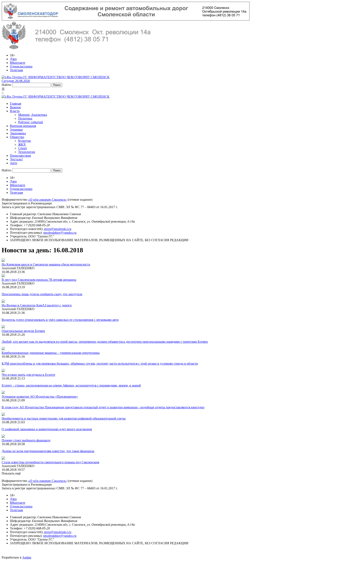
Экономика (18, 133)
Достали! (16, 159)
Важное (15, 107)
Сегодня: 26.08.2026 (16, 81)
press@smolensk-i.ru (57, 229)
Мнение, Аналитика (32, 114)
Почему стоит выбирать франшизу (26, 440)
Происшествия (20, 155)
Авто (13, 163)
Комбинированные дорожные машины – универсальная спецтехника (51, 353)
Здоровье (16, 129)
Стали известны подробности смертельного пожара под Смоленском (50, 462)
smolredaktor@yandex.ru (59, 232)
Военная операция (23, 126)
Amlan (26, 557)
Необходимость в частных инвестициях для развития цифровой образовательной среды (64, 418)
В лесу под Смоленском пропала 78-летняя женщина (39, 279)
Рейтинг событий (30, 122)
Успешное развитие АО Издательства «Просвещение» (40, 396)
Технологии (26, 152)
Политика (25, 118)
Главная (15, 103)
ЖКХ (22, 144)
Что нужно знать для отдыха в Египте (28, 374)
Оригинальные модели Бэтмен (23, 331)
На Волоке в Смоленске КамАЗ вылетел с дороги (37, 305)
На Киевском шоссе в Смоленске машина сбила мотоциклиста (46, 264)
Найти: (7, 85)
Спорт (22, 148)
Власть (15, 111)
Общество (17, 137)
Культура (24, 140)
